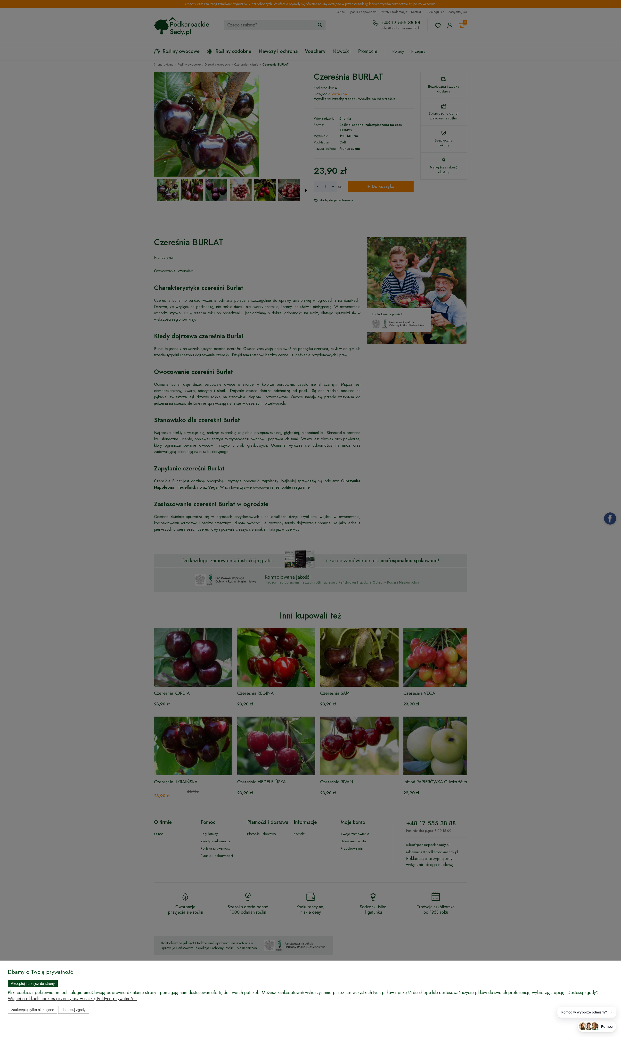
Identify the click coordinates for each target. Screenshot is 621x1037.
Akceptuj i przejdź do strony (33, 983)
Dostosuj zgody (74, 1010)
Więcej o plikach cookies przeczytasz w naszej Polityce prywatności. (72, 998)
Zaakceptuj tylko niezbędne (32, 1010)
